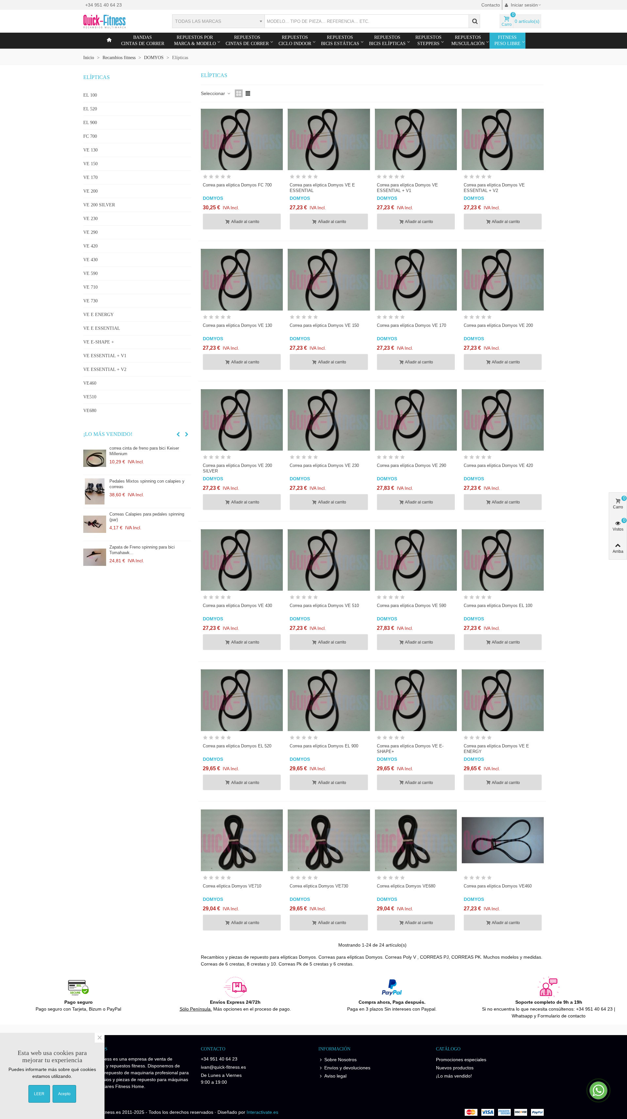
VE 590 (90, 273)
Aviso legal (335, 1076)
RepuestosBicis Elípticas (387, 40)
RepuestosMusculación (468, 40)
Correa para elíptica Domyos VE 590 (411, 605)
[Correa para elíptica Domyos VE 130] (242, 279)
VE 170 (90, 177)
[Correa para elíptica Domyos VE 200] (503, 279)
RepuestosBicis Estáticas (340, 40)
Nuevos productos (455, 1067)
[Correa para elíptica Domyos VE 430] (242, 560)
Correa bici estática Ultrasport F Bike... (146, 448)
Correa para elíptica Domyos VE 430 (237, 605)
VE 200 (90, 191)
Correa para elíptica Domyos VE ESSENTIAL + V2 (494, 188)
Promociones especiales (461, 1059)
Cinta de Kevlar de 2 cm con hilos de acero (150, 547)
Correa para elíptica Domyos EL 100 (498, 605)
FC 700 (90, 136)
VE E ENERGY (98, 314)
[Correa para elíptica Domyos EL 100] (503, 560)
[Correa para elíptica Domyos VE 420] (503, 420)
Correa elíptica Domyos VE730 (319, 886)
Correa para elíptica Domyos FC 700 (237, 185)
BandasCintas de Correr (142, 40)
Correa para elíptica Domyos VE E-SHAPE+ (410, 748)
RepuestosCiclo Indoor (295, 40)
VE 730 (90, 300)
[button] (178, 434)
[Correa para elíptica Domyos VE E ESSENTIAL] (329, 139)
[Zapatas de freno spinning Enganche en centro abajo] (94, 524)
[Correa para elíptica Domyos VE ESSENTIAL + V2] (503, 139)
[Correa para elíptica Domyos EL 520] (242, 700)
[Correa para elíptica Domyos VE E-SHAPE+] (416, 700)
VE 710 (90, 287)
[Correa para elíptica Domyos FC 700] (242, 139)
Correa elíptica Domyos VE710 (232, 886)
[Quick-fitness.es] (119, 21)
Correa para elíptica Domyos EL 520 (237, 745)
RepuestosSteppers (428, 40)
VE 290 (90, 232)
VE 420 (90, 246)
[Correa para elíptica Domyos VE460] (503, 840)
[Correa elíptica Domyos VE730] (329, 840)
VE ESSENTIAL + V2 (104, 369)
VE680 (89, 410)
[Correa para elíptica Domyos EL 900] (329, 700)
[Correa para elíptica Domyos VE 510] (329, 560)
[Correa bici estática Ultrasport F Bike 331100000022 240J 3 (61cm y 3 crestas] (94, 458)
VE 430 (90, 259)
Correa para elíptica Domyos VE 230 (324, 465)
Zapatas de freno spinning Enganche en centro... (147, 517)
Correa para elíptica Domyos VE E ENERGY (496, 748)
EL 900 (90, 122)
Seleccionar (213, 93)
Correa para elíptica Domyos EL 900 (324, 745)
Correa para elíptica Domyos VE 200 (498, 325)
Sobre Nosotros (340, 1059)
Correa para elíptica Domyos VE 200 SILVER (237, 468)
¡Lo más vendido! (107, 434)
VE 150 (90, 163)
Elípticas (96, 77)
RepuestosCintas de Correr (247, 40)
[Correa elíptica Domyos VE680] (416, 840)
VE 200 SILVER (99, 204)
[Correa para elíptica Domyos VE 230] (329, 420)
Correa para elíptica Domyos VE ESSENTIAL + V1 (407, 188)
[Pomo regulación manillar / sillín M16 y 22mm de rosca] (94, 491)
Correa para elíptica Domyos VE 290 (411, 465)
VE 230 (90, 218)
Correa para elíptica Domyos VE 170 (411, 325)
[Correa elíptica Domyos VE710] (242, 840)
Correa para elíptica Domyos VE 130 (237, 325)
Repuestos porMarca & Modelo (195, 40)
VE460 (89, 383)
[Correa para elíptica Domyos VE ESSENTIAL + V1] (416, 139)
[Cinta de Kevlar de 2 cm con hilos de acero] (94, 557)
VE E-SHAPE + (98, 342)
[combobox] (218, 21)
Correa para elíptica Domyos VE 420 (498, 465)
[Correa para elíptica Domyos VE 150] (329, 279)
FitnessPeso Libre (507, 40)
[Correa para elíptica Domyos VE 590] (416, 560)
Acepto (64, 1094)
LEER (39, 1094)
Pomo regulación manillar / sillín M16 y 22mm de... (146, 484)
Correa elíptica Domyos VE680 (406, 886)
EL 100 (90, 95)
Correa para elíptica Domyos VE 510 (324, 605)
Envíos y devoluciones (347, 1067)
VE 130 (90, 150)
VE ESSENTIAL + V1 (104, 355)
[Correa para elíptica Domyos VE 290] (416, 420)
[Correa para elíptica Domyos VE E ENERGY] (503, 700)
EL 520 (90, 108)
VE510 (89, 396)
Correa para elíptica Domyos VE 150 (324, 325)
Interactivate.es (262, 1112)
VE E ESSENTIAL (101, 328)
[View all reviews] (242, 177)
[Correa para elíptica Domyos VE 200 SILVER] (242, 420)
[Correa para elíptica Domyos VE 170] (416, 279)
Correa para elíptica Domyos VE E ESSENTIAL (322, 188)
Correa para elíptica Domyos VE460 (498, 886)
